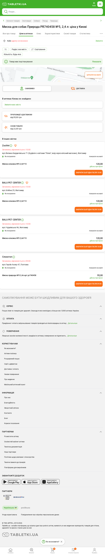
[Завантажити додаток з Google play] (11, 482)
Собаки (37, 21)
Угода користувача (9, 515)
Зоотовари (26, 21)
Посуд (45, 21)
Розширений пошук (11, 359)
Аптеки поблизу (10, 354)
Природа (54, 21)
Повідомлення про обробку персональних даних (40, 515)
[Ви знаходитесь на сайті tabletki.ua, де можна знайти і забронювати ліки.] (14, 4)
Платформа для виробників (15, 468)
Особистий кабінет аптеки (14, 442)
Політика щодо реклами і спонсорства (19, 457)
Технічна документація (13, 447)
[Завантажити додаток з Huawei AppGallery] (50, 482)
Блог (6, 418)
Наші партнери (10, 452)
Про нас (7, 398)
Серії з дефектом (10, 364)
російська (25, 508)
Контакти (8, 413)
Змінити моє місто (13, 105)
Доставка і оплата (11, 369)
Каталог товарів (13, 21)
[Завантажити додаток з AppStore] (31, 482)
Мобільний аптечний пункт (14, 385)
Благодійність (9, 403)
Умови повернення (11, 374)
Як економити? (10, 348)
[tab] (26, 33)
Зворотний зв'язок (11, 408)
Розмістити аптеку (11, 436)
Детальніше (72, 323)
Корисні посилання (11, 423)
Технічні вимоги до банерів (14, 462)
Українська (9, 508)
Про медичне (9, 379)
